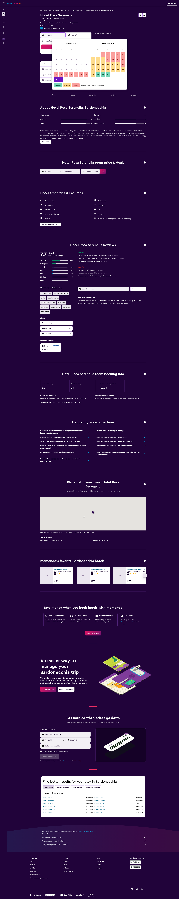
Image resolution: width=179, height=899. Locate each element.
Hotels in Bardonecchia (91, 10)
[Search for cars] (3, 18)
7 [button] (81, 59)
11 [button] (66, 64)
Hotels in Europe (54, 10)
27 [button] (76, 74)
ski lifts (43, 298)
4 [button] (66, 59)
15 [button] (86, 64)
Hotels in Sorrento (49, 806)
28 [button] (81, 74)
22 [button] (86, 69)
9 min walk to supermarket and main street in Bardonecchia (101, 258)
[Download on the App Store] (135, 867)
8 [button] (86, 59)
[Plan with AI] (3, 27)
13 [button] (76, 64)
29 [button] (86, 74)
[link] (93, 633)
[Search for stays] (3, 14)
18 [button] (66, 69)
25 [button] (66, 74)
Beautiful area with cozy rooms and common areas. (98, 255)
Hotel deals (43, 10)
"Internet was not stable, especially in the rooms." (97, 276)
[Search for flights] (3, 9)
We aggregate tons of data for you (55, 841)
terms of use (66, 760)
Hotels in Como (99, 812)
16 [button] (56, 69)
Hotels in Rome (48, 798)
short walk (44, 307)
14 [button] (81, 64)
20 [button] (76, 69)
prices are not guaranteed (85, 831)
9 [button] (56, 64)
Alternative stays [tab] (63, 787)
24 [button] (61, 74)
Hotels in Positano (99, 803)
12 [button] (71, 64)
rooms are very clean (48, 302)
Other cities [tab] (49, 787)
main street (66, 307)
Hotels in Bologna (99, 809)
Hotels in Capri (48, 812)
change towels (55, 307)
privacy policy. (77, 760)
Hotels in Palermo (49, 809)
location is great (53, 298)
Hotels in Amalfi (48, 803)
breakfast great (46, 293)
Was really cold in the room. (90, 270)
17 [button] (61, 69)
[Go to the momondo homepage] (14, 3)
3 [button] (61, 59)
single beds (61, 302)
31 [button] (61, 79)
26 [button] (71, 74)
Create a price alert (127, 622)
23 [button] (56, 74)
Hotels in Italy (65, 10)
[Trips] (3, 33)
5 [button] (71, 59)
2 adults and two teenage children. (92, 261)
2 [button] (56, 59)
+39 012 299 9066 (47, 25)
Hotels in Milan (98, 798)
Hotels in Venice (48, 800)
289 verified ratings (56, 28)
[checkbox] (50, 347)
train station (45, 311)
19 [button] (71, 69)
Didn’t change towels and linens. (92, 273)
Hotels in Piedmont (77, 10)
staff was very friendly (61, 293)
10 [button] (61, 64)
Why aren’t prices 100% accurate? (55, 845)
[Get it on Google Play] (135, 862)
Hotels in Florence (100, 800)
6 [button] (76, 59)
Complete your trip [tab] (93, 787)
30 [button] (56, 79)
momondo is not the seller (52, 837)
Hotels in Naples (99, 806)
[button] (3, 3)
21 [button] (81, 69)
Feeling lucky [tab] (77, 787)
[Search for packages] (3, 23)
